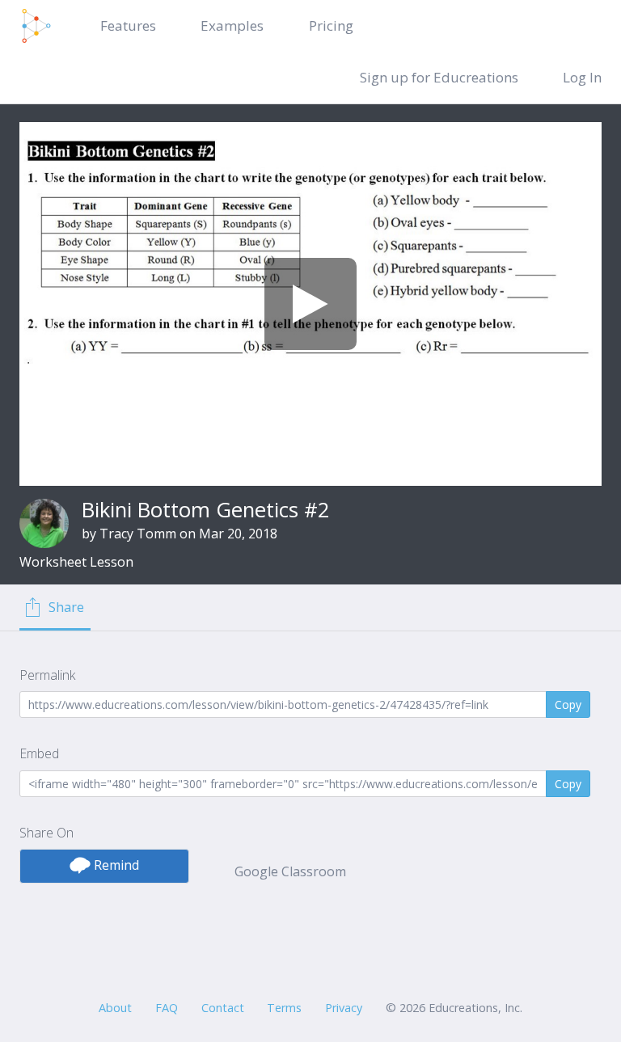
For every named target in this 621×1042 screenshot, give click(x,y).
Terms (284, 1007)
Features (128, 25)
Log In (582, 77)
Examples (232, 25)
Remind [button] (115, 865)
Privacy (343, 1007)
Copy (568, 704)
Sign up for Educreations (439, 77)
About (115, 1007)
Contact (222, 1007)
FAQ (166, 1007)
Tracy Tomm (137, 533)
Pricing (331, 25)
